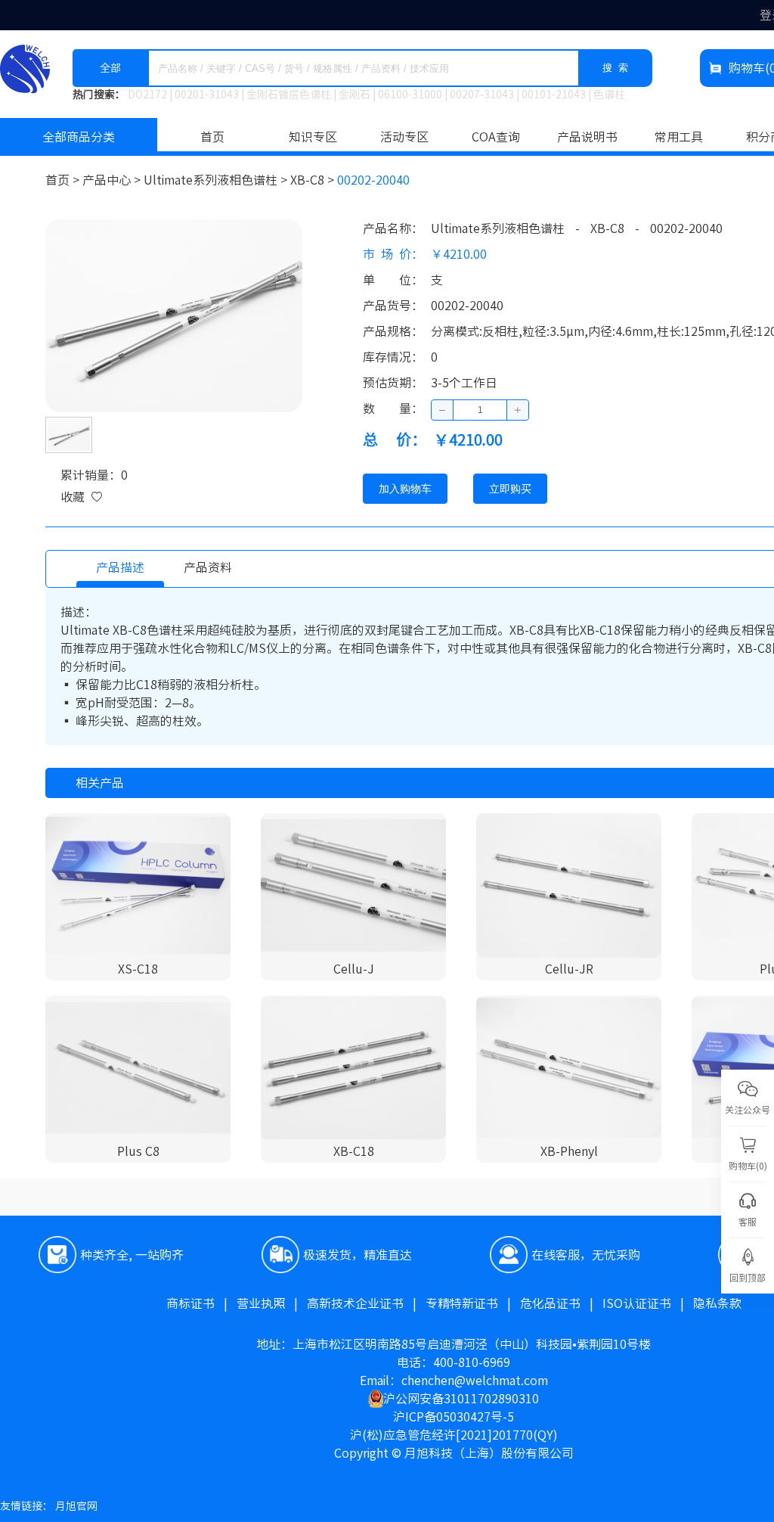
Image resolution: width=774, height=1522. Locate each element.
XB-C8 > (313, 180)
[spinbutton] (480, 410)
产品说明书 (587, 137)
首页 (212, 137)
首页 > (63, 180)
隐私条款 (717, 1303)
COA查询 (496, 137)
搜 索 (615, 67)
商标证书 (201, 1303)
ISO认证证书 (647, 1303)
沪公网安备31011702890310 (461, 1399)
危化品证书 (561, 1303)
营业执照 (272, 1303)
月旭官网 (76, 1506)
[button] (443, 410)
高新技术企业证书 (366, 1303)
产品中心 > (113, 180)
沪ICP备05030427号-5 (453, 1417)
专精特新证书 (473, 1303)
